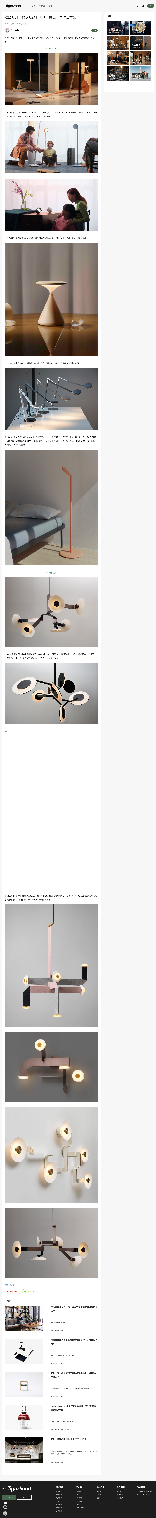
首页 (34, 6)
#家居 (7, 1285)
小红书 (99, 1491)
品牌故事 (59, 1498)
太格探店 (59, 1511)
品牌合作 (120, 1495)
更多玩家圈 (80, 1508)
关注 (94, 30)
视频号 (99, 1498)
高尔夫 (78, 1491)
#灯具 (12, 1285)
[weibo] (5, 1513)
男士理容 (79, 1501)
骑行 (77, 1495)
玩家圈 (42, 6)
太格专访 (59, 1501)
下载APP (150, 6)
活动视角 (59, 1504)
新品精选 (67, 1429)
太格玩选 (59, 1495)
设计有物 (15, 30)
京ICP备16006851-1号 (144, 1491)
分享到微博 (14, 1291)
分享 (24, 1497)
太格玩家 (59, 1508)
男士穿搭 (79, 1498)
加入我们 (120, 1498)
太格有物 (14, 6)
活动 (50, 6)
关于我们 (120, 1491)
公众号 (99, 1495)
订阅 (8, 1497)
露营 (77, 1504)
